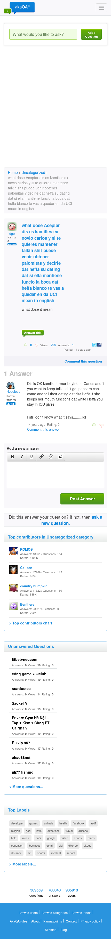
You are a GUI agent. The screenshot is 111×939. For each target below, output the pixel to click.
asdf (93, 823)
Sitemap (51, 929)
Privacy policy (90, 921)
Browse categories (55, 912)
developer (17, 823)
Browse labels (81, 912)
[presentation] (12, 457)
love (39, 831)
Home (13, 172)
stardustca (21, 688)
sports (41, 853)
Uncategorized (33, 172)
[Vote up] (26, 345)
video (64, 838)
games (33, 823)
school (71, 853)
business (35, 845)
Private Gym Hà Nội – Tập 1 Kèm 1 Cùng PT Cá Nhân (31, 723)
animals (48, 823)
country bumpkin (33, 585)
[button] (12, 457)
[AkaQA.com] (19, 7)
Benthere (27, 604)
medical (56, 853)
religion (15, 831)
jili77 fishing (23, 772)
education (17, 845)
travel (69, 831)
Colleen (26, 567)
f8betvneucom (24, 659)
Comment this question (83, 361)
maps (91, 838)
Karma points (52, 921)
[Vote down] (36, 345)
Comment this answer (43, 429)
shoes (78, 838)
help (13, 838)
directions (53, 831)
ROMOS (26, 549)
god (28, 831)
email (49, 845)
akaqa (87, 845)
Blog (63, 929)
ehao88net (21, 757)
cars (38, 838)
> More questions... (26, 786)
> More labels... (22, 863)
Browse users (28, 912)
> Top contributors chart (30, 622)
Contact (71, 921)
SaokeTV (19, 703)
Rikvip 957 (21, 742)
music (26, 838)
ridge (11, 233)
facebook (78, 823)
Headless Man (17, 391)
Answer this (33, 332)
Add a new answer (23, 448)
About (35, 921)
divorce (73, 845)
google (51, 838)
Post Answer (82, 499)
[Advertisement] (55, 110)
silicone (83, 831)
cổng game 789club (29, 673)
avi (29, 853)
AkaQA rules (18, 921)
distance (16, 853)
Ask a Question (91, 34)
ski (60, 845)
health (63, 823)
